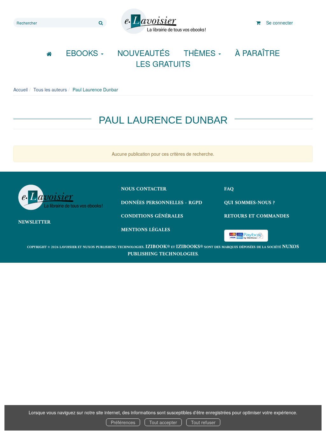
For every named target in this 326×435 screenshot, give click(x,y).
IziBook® (157, 246)
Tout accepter (163, 422)
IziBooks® (189, 246)
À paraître (257, 52)
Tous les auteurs (50, 89)
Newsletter (34, 222)
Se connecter (279, 22)
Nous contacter (144, 189)
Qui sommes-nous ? (249, 202)
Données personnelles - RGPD (161, 202)
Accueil (20, 89)
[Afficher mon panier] (258, 22)
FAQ (229, 189)
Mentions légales (145, 229)
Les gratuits (163, 63)
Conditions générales (152, 216)
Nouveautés (143, 52)
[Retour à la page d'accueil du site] (162, 21)
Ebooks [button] (83, 52)
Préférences (123, 422)
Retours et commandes (256, 216)
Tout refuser (203, 422)
